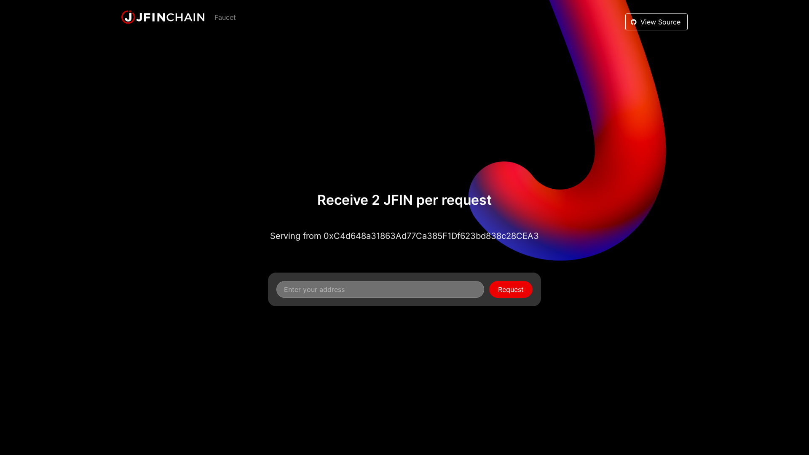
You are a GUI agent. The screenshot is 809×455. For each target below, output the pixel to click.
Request (511, 289)
